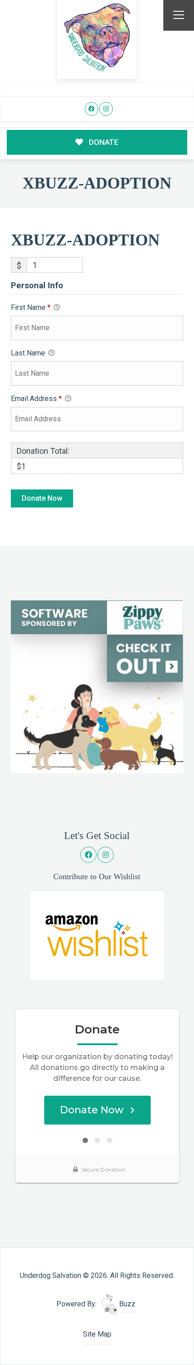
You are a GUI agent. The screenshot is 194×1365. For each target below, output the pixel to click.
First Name (31, 307)
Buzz (126, 1304)
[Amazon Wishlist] (97, 935)
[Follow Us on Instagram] (106, 109)
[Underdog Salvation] (97, 38)
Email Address (36, 398)
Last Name (29, 353)
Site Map (97, 1334)
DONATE (103, 142)
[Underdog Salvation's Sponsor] (97, 686)
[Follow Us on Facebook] (92, 109)
